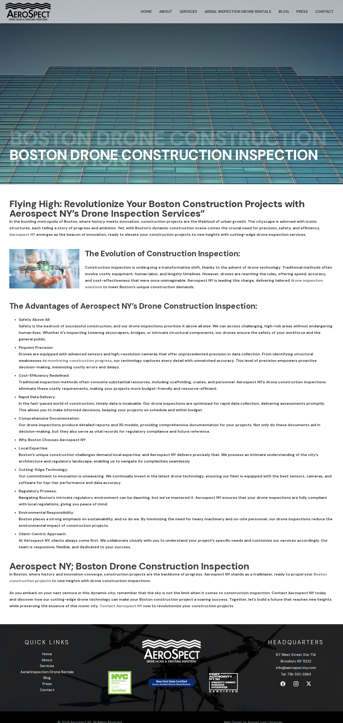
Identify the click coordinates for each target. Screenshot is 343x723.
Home (47, 653)
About (47, 660)
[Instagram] (296, 684)
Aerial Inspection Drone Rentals (47, 671)
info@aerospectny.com (296, 667)
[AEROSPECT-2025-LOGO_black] (28, 11)
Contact (47, 689)
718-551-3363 (299, 674)
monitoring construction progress (80, 360)
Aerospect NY (22, 234)
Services (47, 665)
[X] (308, 684)
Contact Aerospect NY (121, 605)
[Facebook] (283, 684)
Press (47, 683)
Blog (47, 677)
